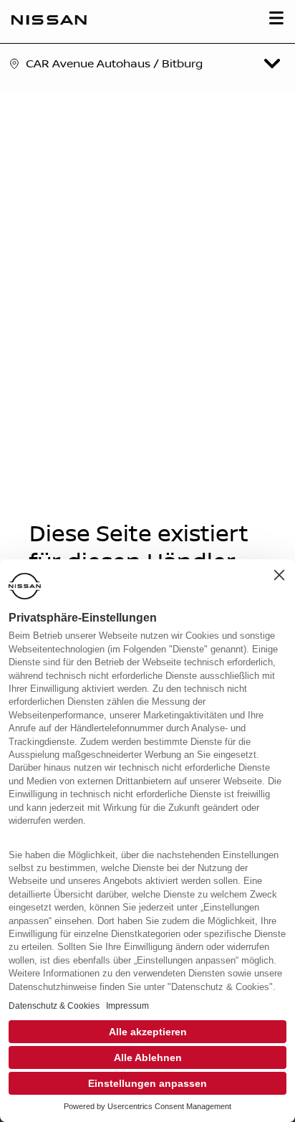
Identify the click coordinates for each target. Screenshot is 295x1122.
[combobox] (152, 63)
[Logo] (49, 21)
